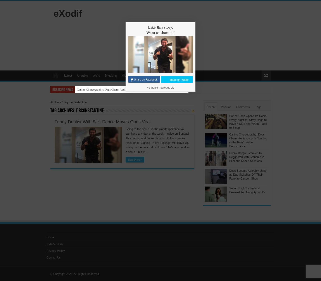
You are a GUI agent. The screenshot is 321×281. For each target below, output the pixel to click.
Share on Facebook (145, 79)
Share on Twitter (179, 79)
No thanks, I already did (160, 87)
